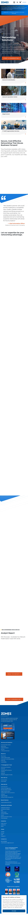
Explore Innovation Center (6, 816)
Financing (3, 760)
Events (2, 815)
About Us (3, 753)
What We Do (4, 784)
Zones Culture (4, 779)
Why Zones (3, 756)
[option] (14, 216)
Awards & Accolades (5, 809)
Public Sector (4, 823)
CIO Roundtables (4, 813)
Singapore (3, 836)
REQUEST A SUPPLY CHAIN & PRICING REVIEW (14, 13)
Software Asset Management (7, 797)
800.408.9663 (4, 841)
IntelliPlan (3, 771)
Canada (2, 831)
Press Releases (4, 818)
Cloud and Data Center (6, 744)
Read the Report (14, 674)
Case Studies (3, 812)
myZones (3, 768)
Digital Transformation (5, 791)
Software (3, 794)
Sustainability (3, 762)
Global (2, 829)
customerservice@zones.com (7, 842)
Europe (2, 833)
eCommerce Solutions (5, 767)
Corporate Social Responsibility (7, 759)
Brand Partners (4, 800)
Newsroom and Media (6, 805)
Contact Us (3, 839)
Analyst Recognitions (5, 807)
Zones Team (3, 781)
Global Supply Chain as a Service (8, 792)
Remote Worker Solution (6, 789)
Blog (2, 810)
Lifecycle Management (6, 788)
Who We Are (4, 777)
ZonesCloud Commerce (6, 770)
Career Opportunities (5, 757)
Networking (3, 746)
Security (2, 749)
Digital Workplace (4, 747)
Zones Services (4, 786)
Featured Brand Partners (6, 802)
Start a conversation (11, 58)
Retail (2, 826)
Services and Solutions (6, 742)
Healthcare (3, 824)
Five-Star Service (10, 520)
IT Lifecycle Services (5, 750)
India (2, 834)
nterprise (3, 773)
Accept (14, 911)
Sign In (24, 2)
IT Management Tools (6, 765)
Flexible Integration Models (6, 774)
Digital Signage (4, 795)
